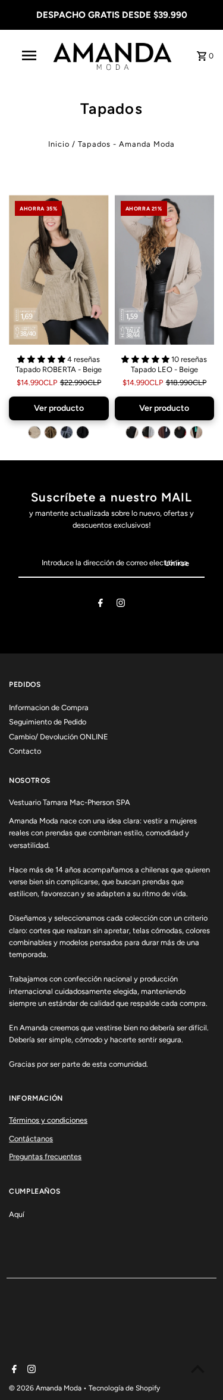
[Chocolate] (164, 432)
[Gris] (67, 432)
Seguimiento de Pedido (47, 721)
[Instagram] (121, 605)
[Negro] (83, 432)
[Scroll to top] (197, 1368)
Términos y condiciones (48, 1120)
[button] (42, 359)
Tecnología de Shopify (124, 1388)
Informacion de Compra (49, 707)
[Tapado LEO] (164, 270)
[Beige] (34, 432)
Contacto (25, 751)
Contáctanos (31, 1138)
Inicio (59, 144)
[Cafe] (50, 432)
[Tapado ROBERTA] (58, 270)
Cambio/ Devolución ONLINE (58, 736)
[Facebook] (100, 605)
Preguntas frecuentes (45, 1156)
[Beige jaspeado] (196, 432)
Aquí (16, 1214)
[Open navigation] (29, 55)
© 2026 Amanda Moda (46, 1388)
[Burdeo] (180, 432)
